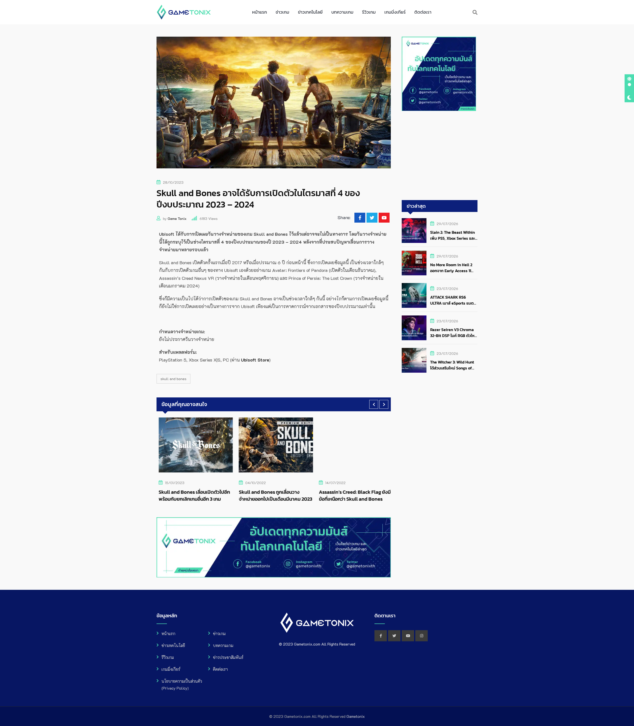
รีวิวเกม (369, 12)
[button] (373, 404)
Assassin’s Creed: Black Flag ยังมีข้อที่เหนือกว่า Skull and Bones (353, 495)
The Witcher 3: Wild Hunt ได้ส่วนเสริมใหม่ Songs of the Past (452, 368)
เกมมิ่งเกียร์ (395, 12)
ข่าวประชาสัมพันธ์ (228, 657)
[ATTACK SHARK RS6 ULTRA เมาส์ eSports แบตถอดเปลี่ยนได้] (414, 295)
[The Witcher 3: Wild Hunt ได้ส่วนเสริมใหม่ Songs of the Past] (414, 360)
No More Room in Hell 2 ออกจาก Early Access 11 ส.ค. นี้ (451, 271)
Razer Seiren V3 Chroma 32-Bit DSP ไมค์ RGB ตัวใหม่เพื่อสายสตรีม (453, 335)
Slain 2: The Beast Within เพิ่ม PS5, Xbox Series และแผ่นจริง (452, 238)
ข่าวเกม (282, 12)
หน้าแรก (259, 12)
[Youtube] (384, 218)
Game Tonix (177, 218)
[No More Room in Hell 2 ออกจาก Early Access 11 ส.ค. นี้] (414, 263)
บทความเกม (342, 12)
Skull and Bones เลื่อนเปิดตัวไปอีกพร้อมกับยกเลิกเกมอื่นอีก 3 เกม (192, 495)
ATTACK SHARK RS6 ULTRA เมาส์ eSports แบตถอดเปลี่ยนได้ (452, 303)
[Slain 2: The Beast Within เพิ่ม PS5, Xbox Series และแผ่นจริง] (414, 230)
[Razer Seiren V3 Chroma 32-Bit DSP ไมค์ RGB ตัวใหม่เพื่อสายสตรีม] (414, 327)
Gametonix (355, 716)
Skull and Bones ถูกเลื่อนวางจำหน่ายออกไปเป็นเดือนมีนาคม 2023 (273, 495)
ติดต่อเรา (422, 12)
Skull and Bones (173, 378)
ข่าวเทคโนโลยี (310, 12)
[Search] (475, 12)
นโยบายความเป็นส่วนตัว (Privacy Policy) (181, 684)
